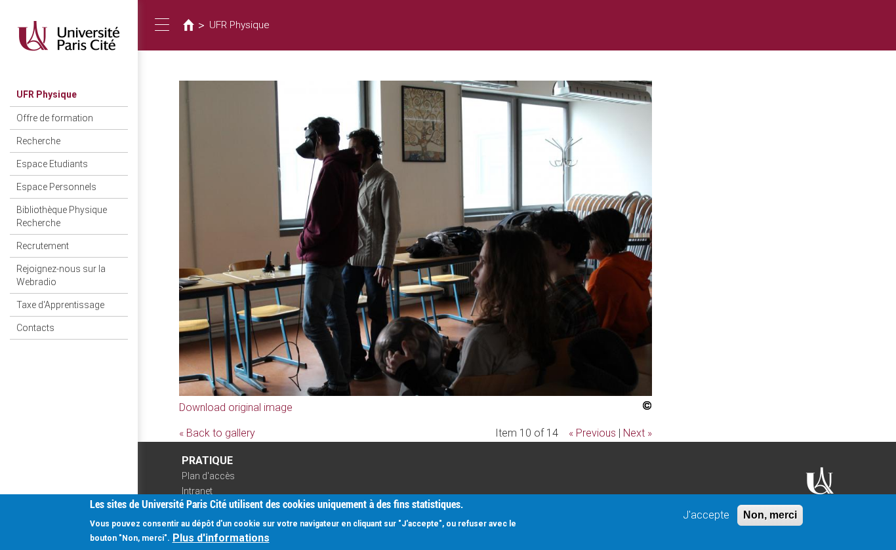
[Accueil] (69, 35)
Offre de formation (54, 118)
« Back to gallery (217, 433)
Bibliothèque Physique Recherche (61, 216)
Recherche (38, 141)
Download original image (236, 407)
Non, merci (770, 515)
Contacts (35, 328)
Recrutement (42, 246)
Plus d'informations (221, 537)
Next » (637, 433)
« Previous (592, 433)
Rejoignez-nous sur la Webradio (61, 275)
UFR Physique (46, 94)
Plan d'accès (208, 476)
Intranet (197, 491)
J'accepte (706, 515)
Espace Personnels (56, 187)
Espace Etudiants (52, 164)
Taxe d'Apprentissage (60, 305)
